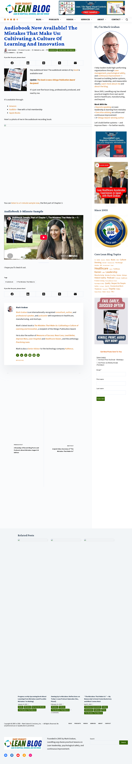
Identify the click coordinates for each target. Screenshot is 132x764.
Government (106, 265)
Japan (111, 269)
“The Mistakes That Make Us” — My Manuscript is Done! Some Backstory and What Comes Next (97, 699)
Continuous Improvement (93, 707)
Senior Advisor (34, 348)
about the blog (101, 86)
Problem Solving (99, 281)
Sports (107, 286)
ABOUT (100, 19)
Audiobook (52, 50)
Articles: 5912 (20, 360)
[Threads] (44, 63)
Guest (112, 265)
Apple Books (14, 113)
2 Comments (55, 713)
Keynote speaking (103, 107)
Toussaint (105, 289)
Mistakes (119, 275)
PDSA (103, 710)
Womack (108, 292)
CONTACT (116, 19)
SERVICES (85, 19)
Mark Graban (22, 312)
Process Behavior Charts (111, 281)
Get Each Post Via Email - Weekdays (111, 360)
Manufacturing (99, 275)
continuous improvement (109, 75)
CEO (117, 260)
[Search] (127, 20)
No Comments (10, 53)
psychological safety (116, 73)
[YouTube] (14, 19)
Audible (12, 109)
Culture (123, 260)
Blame (108, 260)
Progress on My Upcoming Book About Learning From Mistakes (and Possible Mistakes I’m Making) (32, 699)
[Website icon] (25, 355)
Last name (100, 388)
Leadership (111, 272)
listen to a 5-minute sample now (25, 203)
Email (99, 370)
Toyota (112, 288)
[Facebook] (8, 19)
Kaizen (97, 272)
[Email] (75, 63)
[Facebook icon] (17, 355)
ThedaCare (98, 289)
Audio (98, 260)
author (69, 312)
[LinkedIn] (5, 19)
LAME (103, 272)
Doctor (104, 263)
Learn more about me (110, 83)
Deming (97, 262)
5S (95, 260)
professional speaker (25, 315)
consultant (60, 312)
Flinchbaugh (119, 263)
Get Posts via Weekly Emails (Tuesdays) (107, 364)
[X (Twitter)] (59, 63)
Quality (107, 283)
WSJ (112, 292)
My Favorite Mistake (38, 707)
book (76, 70)
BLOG (38, 19)
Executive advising (103, 112)
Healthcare (101, 268)
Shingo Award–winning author (111, 117)
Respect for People (118, 283)
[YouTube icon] (38, 355)
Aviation (103, 260)
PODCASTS (54, 19)
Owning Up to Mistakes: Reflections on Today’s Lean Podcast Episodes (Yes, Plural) (65, 699)
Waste (104, 292)
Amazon (12, 106)
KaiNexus (69, 348)
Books (113, 260)
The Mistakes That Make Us (66, 50)
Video (118, 289)
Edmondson (88, 710)
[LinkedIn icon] (21, 355)
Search (92, 739)
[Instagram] (11, 19)
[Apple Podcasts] (17, 19)
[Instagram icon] (34, 355)
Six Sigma (102, 286)
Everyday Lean (111, 263)
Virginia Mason (97, 292)
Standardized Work (116, 286)
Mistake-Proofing (110, 275)
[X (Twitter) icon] (29, 355)
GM (101, 265)
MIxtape (124, 275)
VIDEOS (69, 19)
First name (100, 379)
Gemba (96, 265)
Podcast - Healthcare (121, 278)
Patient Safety (100, 278)
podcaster (43, 315)
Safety (96, 286)
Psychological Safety (99, 283)
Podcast (111, 277)
